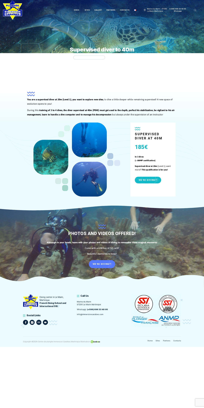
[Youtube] (45, 322)
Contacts (177, 341)
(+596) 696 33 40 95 (97, 309)
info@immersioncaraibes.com (90, 314)
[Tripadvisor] (38, 322)
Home (150, 341)
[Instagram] (32, 322)
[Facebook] (25, 322)
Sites (158, 341)
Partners (166, 341)
